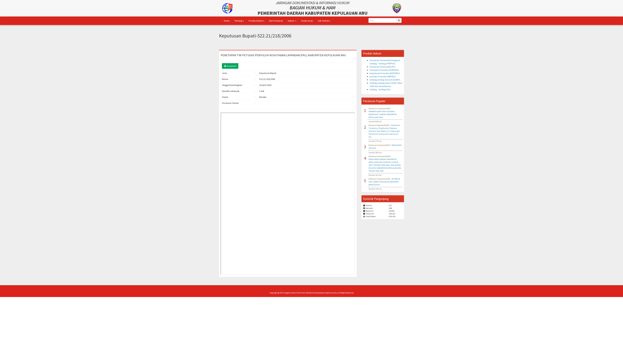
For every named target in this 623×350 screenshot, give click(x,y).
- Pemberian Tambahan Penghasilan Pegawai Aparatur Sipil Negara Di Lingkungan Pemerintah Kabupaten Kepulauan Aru (384, 131)
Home (227, 20)
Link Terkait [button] (323, 20)
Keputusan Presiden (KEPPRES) (385, 73)
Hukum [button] (291, 20)
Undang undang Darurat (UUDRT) (385, 79)
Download (231, 65)
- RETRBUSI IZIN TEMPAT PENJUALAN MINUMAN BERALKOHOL (384, 182)
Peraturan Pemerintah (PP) (382, 66)
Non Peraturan (276, 20)
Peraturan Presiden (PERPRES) (384, 70)
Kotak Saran (307, 20)
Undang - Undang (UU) (380, 89)
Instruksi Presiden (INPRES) (383, 76)
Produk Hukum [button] (256, 20)
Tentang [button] (238, 20)
